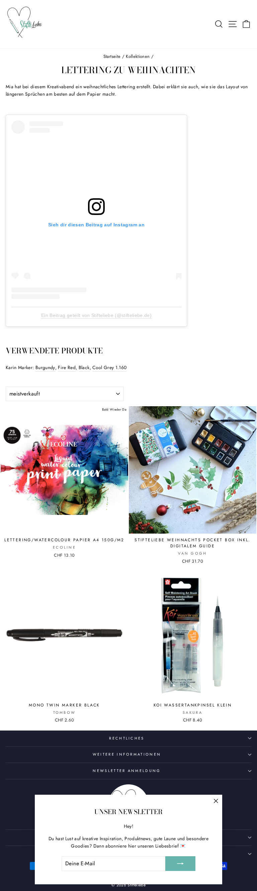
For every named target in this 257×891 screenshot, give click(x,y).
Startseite (111, 56)
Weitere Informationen (127, 754)
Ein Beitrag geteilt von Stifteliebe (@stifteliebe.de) (96, 315)
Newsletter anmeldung (127, 770)
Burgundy (45, 367)
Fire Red (67, 367)
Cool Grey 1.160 (109, 367)
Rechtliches (126, 738)
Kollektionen (138, 56)
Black (84, 367)
